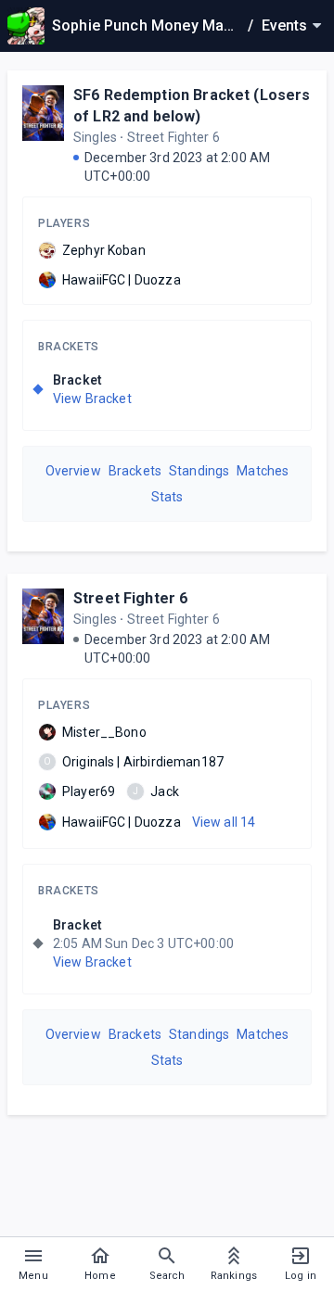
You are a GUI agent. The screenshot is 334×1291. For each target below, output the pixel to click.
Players (64, 223)
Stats (167, 496)
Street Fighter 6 (130, 598)
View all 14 (224, 822)
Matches (263, 470)
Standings (199, 470)
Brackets (68, 346)
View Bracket (92, 398)
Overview (73, 470)
